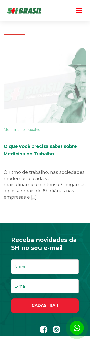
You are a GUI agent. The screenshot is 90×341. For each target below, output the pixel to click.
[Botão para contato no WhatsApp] (77, 328)
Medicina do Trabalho (22, 129)
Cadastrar (45, 305)
